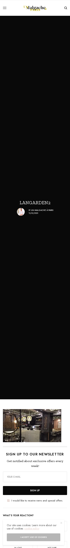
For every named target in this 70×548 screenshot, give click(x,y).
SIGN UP (35, 490)
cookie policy (31, 528)
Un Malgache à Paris (42, 210)
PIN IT (37, 425)
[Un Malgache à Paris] (35, 8)
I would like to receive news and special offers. (37, 500)
